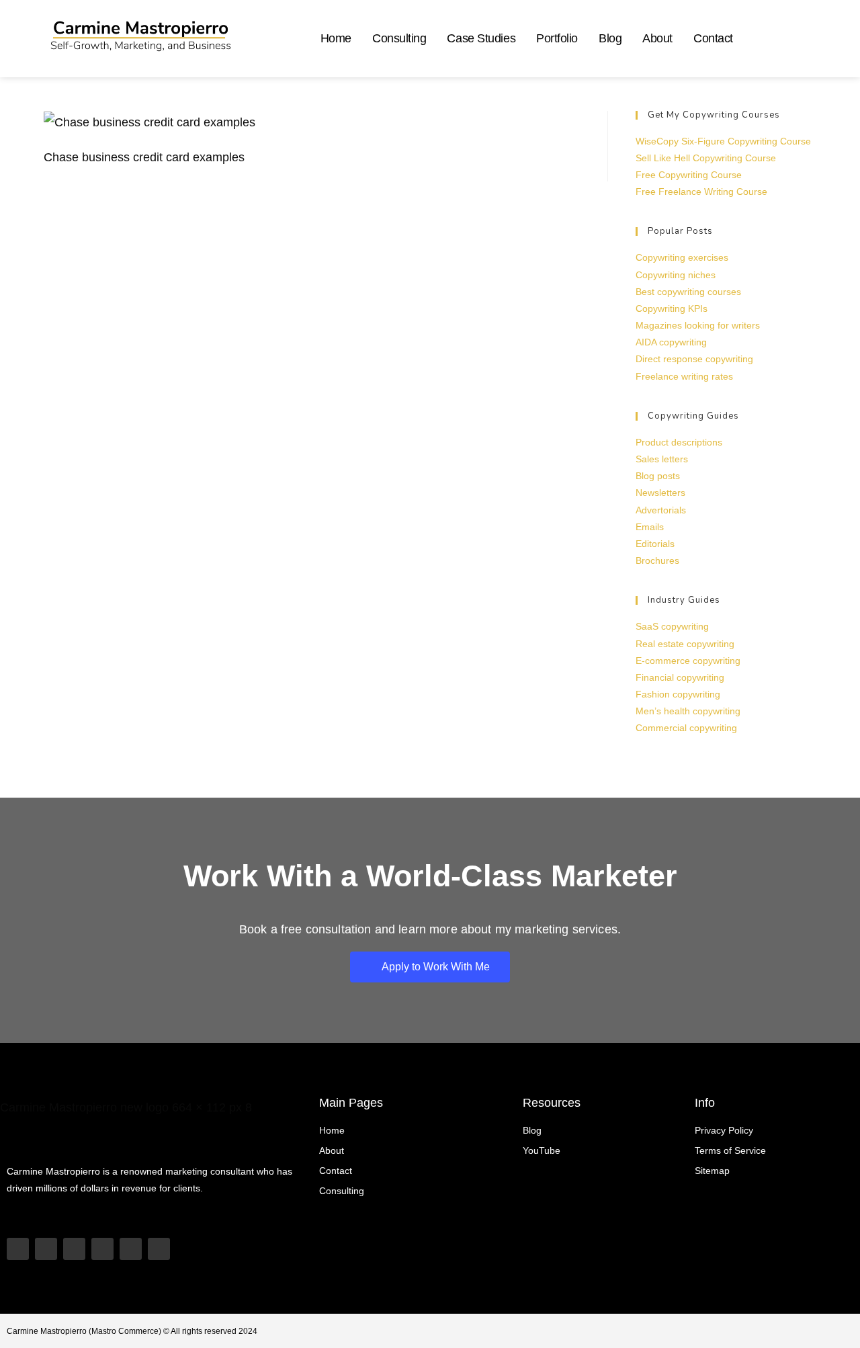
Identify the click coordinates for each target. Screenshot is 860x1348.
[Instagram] (74, 1249)
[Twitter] (131, 1249)
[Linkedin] (102, 1249)
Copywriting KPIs (671, 308)
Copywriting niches (676, 274)
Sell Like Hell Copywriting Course (706, 158)
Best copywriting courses (688, 291)
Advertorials (661, 510)
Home (335, 38)
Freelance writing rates (684, 376)
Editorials (655, 543)
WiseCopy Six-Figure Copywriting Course (723, 141)
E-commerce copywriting (688, 660)
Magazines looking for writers (698, 325)
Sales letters (662, 459)
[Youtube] (18, 1249)
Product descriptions (679, 442)
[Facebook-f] (159, 1249)
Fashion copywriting (678, 694)
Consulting (399, 38)
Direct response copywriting (694, 358)
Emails (650, 526)
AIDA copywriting (671, 342)
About (657, 38)
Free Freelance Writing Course (701, 191)
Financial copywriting (680, 677)
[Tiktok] (46, 1249)
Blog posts (658, 475)
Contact (713, 38)
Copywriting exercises (682, 257)
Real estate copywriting (685, 643)
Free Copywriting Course (689, 174)
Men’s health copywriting (688, 711)
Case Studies (481, 38)
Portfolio (557, 38)
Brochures (657, 560)
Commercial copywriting (686, 727)
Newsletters (660, 492)
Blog (610, 38)
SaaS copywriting (672, 626)
